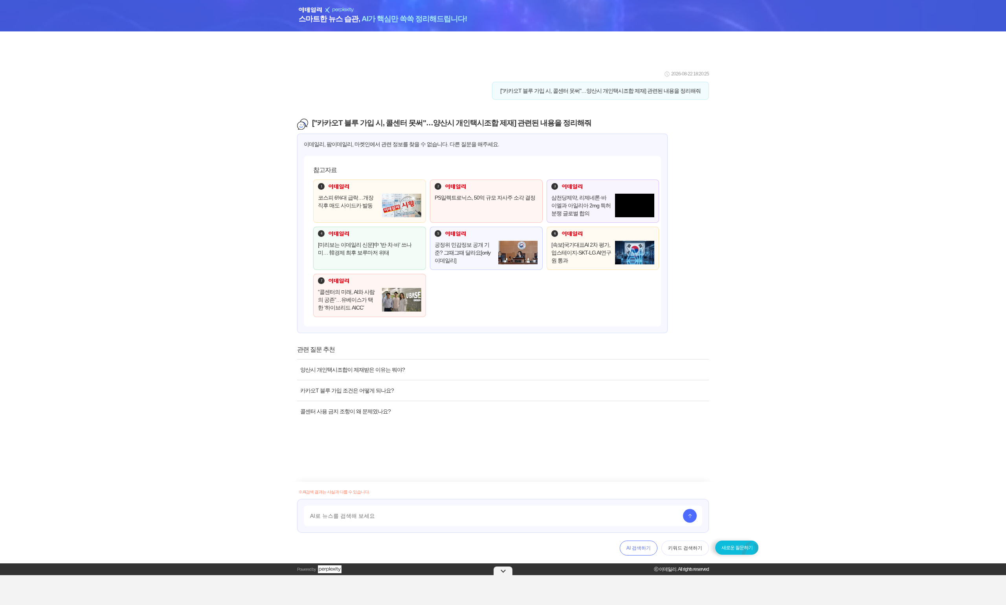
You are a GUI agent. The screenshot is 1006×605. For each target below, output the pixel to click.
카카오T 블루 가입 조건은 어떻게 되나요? (347, 390)
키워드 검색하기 (685, 548)
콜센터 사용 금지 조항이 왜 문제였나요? (345, 411)
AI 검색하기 (638, 548)
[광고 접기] (503, 570)
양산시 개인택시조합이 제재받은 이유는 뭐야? (352, 370)
